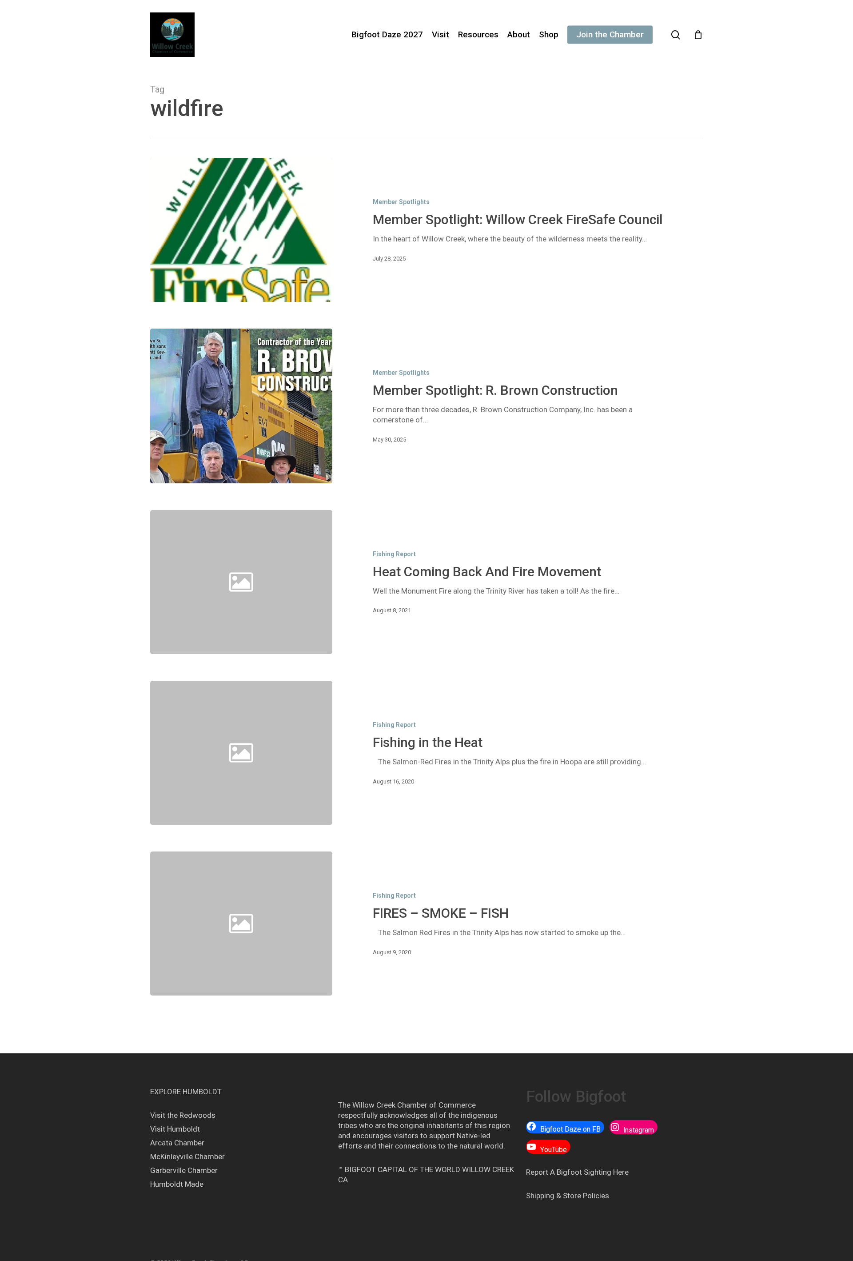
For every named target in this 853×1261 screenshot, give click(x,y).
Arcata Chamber (177, 1142)
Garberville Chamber (184, 1170)
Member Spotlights (401, 201)
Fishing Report (394, 554)
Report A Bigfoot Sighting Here (577, 1172)
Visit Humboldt (175, 1128)
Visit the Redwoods (182, 1115)
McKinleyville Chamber (187, 1156)
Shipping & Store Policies (567, 1195)
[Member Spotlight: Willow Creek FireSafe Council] (241, 230)
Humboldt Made (176, 1184)
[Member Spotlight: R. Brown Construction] (241, 406)
